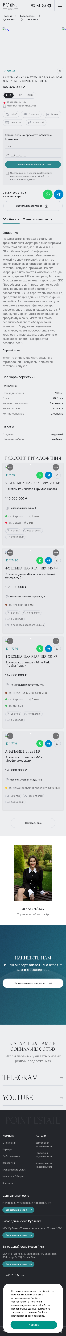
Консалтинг (9, 1163)
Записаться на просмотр (31, 164)
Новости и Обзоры (13, 1176)
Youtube (18, 1098)
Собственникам (11, 1156)
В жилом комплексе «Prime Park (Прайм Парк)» (27, 664)
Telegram (20, 1077)
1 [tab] (30, 464)
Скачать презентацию (29, 205)
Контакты (8, 1183)
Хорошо (34, 1324)
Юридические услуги (14, 1169)
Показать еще (33, 823)
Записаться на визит (16, 1210)
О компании (9, 1142)
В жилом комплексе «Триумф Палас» (31, 489)
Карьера (7, 1149)
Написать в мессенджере (29, 983)
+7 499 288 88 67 (13, 1275)
